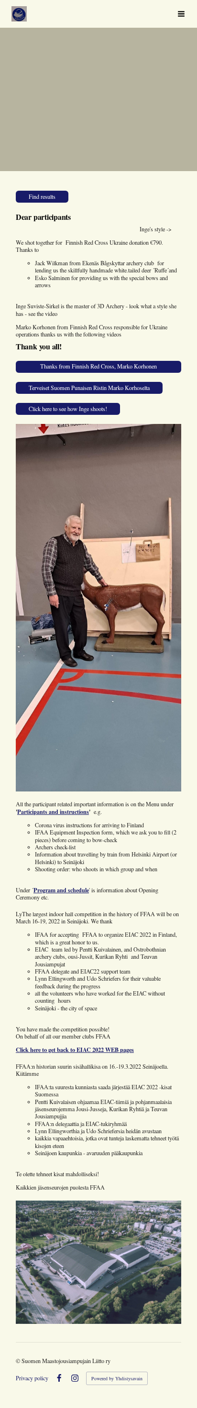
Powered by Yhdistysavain (116, 1378)
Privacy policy (32, 1378)
